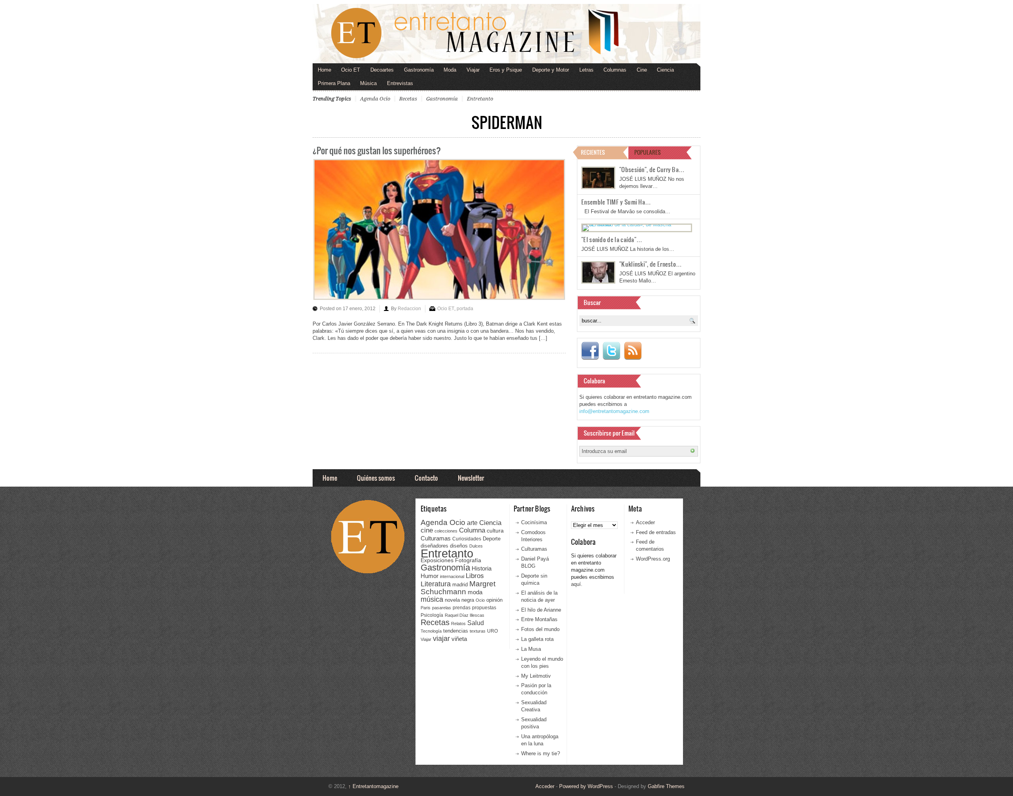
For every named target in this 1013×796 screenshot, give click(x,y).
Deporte (492, 539)
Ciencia (665, 70)
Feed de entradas (656, 532)
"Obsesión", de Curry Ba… (652, 169)
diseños (459, 546)
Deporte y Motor (550, 70)
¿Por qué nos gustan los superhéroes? (377, 150)
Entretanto (480, 99)
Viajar (473, 70)
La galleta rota (537, 639)
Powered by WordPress (586, 786)
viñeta (459, 638)
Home (324, 70)
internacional (452, 576)
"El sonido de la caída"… (611, 239)
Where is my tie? (540, 753)
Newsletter (471, 477)
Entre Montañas (539, 619)
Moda (450, 70)
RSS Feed (632, 350)
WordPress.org (653, 559)
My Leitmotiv (536, 676)
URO (492, 631)
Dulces (476, 546)
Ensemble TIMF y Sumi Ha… (616, 201)
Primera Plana (334, 83)
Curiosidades (466, 539)
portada (465, 308)
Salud (475, 623)
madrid (460, 585)
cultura (495, 530)
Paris (426, 607)
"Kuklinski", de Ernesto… (650, 264)
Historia (481, 568)
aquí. (576, 584)
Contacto (426, 477)
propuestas (484, 607)
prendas (461, 607)
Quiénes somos (376, 477)
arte (472, 522)
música (432, 599)
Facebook (589, 350)
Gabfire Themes (666, 786)
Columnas (614, 70)
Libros (475, 576)
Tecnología (431, 631)
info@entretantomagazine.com (614, 411)
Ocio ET (350, 70)
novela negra (459, 600)
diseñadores (434, 546)
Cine (642, 70)
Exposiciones (437, 560)
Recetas (408, 99)
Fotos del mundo (540, 629)
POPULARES (647, 152)
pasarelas (441, 607)
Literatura (436, 584)
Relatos (458, 623)
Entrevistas (400, 83)
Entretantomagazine (373, 786)
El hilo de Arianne (541, 610)
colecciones (445, 531)
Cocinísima (534, 522)
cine (427, 530)
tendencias (455, 631)
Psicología (432, 615)
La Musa (531, 649)
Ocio (480, 600)
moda (475, 592)
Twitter (611, 350)
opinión (494, 600)
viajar (441, 638)
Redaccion (409, 308)
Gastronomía (419, 70)
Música (368, 83)
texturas (478, 631)
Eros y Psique (505, 70)
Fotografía (468, 560)
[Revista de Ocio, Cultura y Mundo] (506, 33)
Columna (472, 530)
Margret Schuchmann (458, 588)
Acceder (645, 522)
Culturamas (436, 538)
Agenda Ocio (375, 99)
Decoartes (382, 70)
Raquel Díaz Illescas (464, 615)
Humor (429, 575)
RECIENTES (593, 152)
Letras (586, 70)
